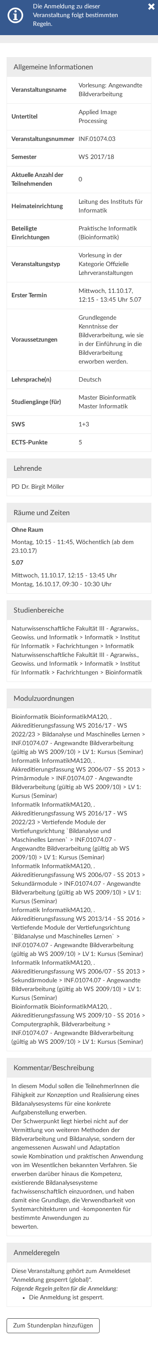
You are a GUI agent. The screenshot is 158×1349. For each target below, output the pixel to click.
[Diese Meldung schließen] (151, 6)
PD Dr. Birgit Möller (37, 487)
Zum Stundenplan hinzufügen (53, 1326)
